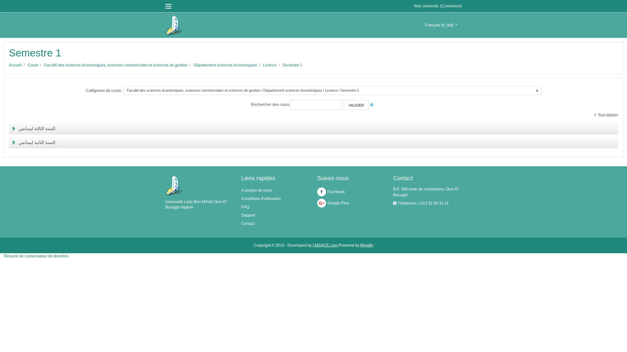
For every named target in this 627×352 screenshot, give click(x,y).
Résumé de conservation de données (36, 256)
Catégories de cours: (104, 90)
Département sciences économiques (225, 65)
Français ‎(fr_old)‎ (439, 25)
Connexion (450, 6)
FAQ (245, 207)
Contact (248, 223)
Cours (33, 65)
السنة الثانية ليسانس (37, 142)
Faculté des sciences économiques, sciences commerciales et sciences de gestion (116, 65)
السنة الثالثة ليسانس (37, 128)
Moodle (366, 245)
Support (248, 215)
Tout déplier (608, 115)
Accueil (15, 65)
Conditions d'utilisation (261, 199)
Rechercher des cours (270, 104)
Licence (270, 65)
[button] (373, 105)
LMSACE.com (325, 245)
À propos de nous (256, 190)
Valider (356, 105)
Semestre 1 (292, 65)
